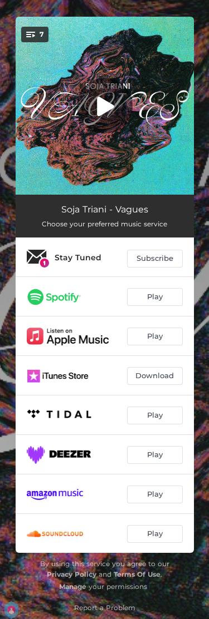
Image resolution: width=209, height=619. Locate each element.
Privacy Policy (71, 574)
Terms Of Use (137, 574)
